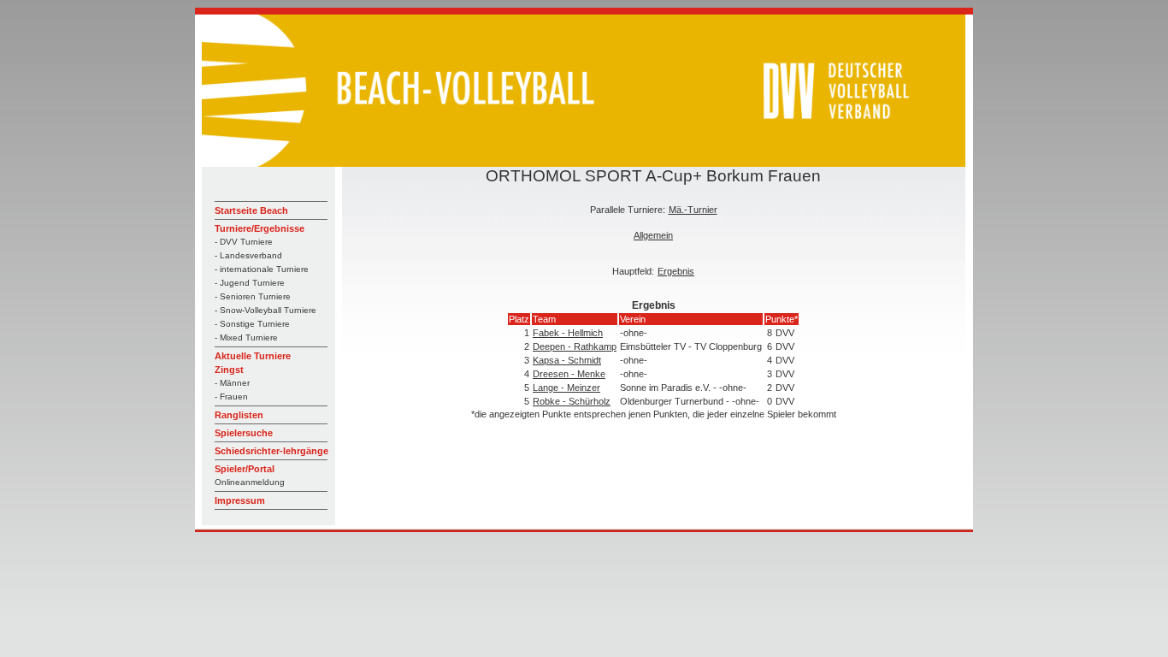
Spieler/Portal (244, 469)
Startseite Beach (251, 210)
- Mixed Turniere (246, 337)
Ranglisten (239, 415)
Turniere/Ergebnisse (259, 228)
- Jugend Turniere (250, 282)
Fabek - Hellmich (568, 333)
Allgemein (653, 235)
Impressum (240, 500)
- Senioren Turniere (253, 296)
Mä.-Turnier (693, 209)
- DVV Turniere (244, 241)
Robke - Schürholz (572, 401)
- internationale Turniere (262, 269)
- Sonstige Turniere (252, 323)
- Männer (232, 383)
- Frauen (231, 396)
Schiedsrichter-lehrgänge (271, 451)
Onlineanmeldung (250, 482)
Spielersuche (244, 433)
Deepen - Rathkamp (574, 346)
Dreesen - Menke (569, 374)
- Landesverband (248, 255)
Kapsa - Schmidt (567, 360)
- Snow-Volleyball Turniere (265, 310)
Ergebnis (676, 271)
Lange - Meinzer (566, 387)
